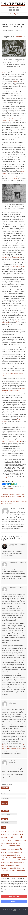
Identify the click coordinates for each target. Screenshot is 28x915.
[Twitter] (6, 484)
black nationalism (11, 843)
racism (13, 865)
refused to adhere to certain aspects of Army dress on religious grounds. (13, 373)
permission (9, 488)
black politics (21, 843)
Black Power (4, 846)
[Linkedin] (9, 484)
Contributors (14, 896)
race (15, 81)
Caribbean (3, 855)
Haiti (22, 857)
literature (6, 859)
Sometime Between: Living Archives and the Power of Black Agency (13, 495)
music (16, 859)
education (11, 858)
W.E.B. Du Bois (12, 870)
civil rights (10, 855)
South (2, 870)
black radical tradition (13, 849)
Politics (20, 862)
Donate (14, 901)
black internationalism (15, 840)
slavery (17, 868)
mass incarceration (11, 859)
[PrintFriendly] (15, 484)
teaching (6, 870)
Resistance (5, 868)
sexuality (12, 868)
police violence (13, 862)
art (18, 834)
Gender (18, 857)
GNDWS (14, 910)
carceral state (19, 852)
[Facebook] (3, 484)
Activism (19, 831)
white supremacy (21, 870)
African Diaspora (7, 834)
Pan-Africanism (22, 859)
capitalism (13, 852)
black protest (14, 846)
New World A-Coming (19, 38)
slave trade (22, 868)
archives (16, 834)
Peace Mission (13, 178)
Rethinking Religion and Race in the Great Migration (14, 502)
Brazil (9, 852)
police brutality (5, 862)
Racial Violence (5, 865)
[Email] (12, 484)
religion (18, 865)
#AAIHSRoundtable (8, 831)
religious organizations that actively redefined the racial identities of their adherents (13, 118)
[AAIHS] (14, 2)
